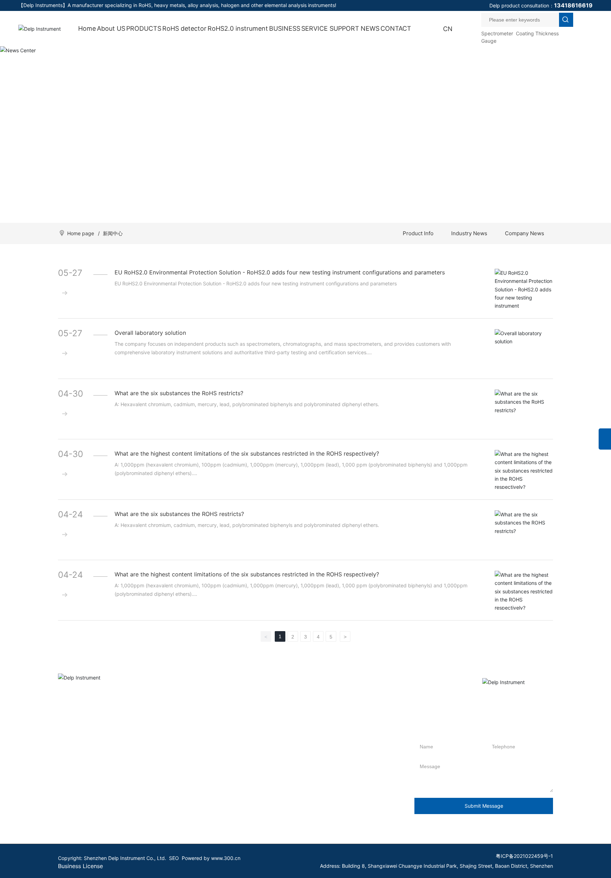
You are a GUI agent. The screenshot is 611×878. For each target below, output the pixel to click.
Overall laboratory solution (150, 332)
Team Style (71, 785)
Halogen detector (125, 785)
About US (111, 28)
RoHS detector (184, 28)
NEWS (370, 28)
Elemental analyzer (126, 817)
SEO (174, 858)
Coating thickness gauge (133, 828)
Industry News (469, 233)
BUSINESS (284, 28)
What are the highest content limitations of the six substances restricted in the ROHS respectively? (247, 453)
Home (87, 28)
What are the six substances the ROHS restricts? (179, 513)
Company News (524, 233)
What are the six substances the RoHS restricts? (179, 393)
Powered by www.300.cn (211, 858)
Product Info (418, 233)
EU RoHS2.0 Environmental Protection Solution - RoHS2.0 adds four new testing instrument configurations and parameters (280, 272)
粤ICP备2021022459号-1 (524, 856)
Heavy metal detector (130, 806)
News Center (305, 128)
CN (448, 28)
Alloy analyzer (121, 796)
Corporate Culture (78, 754)
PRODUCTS (143, 28)
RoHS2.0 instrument (238, 28)
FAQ (288, 764)
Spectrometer (497, 33)
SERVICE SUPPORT (330, 28)
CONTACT (395, 28)
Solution (293, 775)
